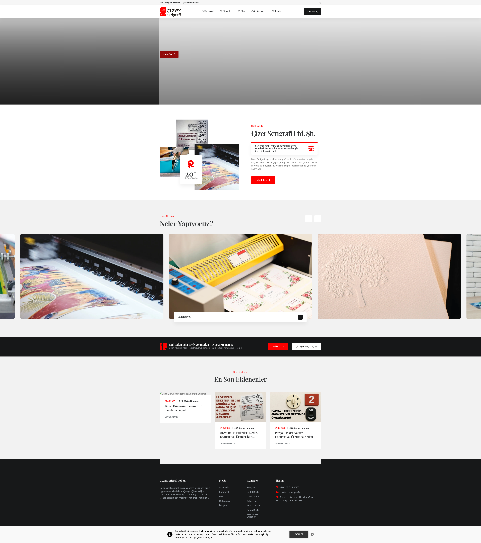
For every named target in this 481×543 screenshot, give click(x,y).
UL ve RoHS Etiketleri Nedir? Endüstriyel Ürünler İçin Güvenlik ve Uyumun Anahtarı (240, 437)
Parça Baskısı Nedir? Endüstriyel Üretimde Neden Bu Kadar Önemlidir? (294, 437)
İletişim (277, 11)
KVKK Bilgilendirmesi (170, 3)
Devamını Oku (171, 417)
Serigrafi (251, 487)
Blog (243, 11)
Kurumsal (209, 11)
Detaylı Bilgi (262, 180)
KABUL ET (298, 534)
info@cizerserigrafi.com (291, 492)
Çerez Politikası (191, 3)
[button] (308, 218)
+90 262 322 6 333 (289, 487)
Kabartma (252, 501)
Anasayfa (224, 487)
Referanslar (260, 11)
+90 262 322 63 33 (308, 346)
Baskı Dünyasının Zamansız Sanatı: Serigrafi (183, 408)
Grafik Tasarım (254, 505)
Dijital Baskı (253, 492)
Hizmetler (227, 11)
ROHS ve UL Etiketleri (253, 515)
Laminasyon (184, 316)
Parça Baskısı (254, 510)
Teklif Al (311, 11)
